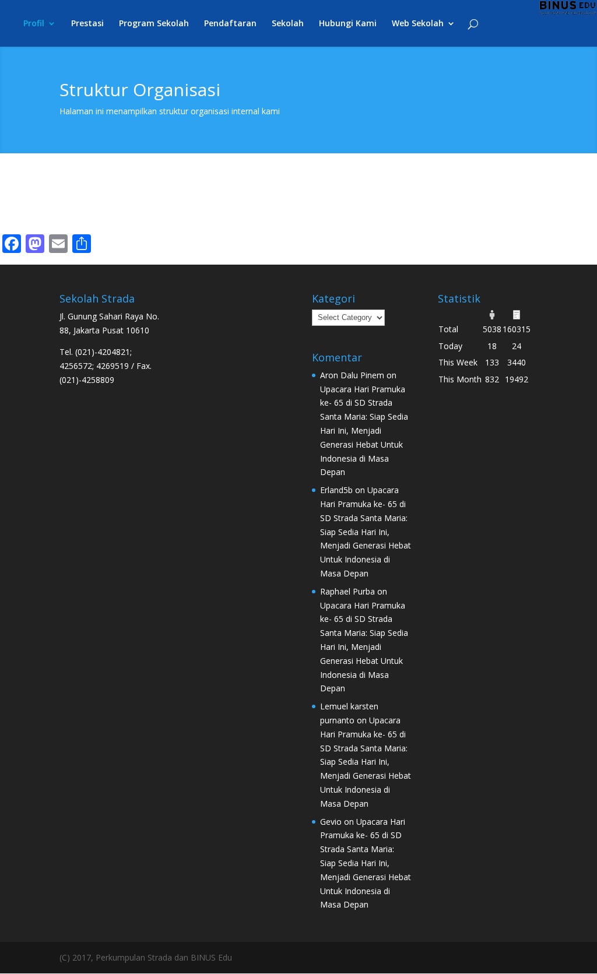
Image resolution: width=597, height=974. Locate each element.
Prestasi (87, 24)
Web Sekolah (418, 24)
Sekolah (288, 24)
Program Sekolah (154, 24)
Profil (33, 24)
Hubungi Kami (348, 24)
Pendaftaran (230, 24)
